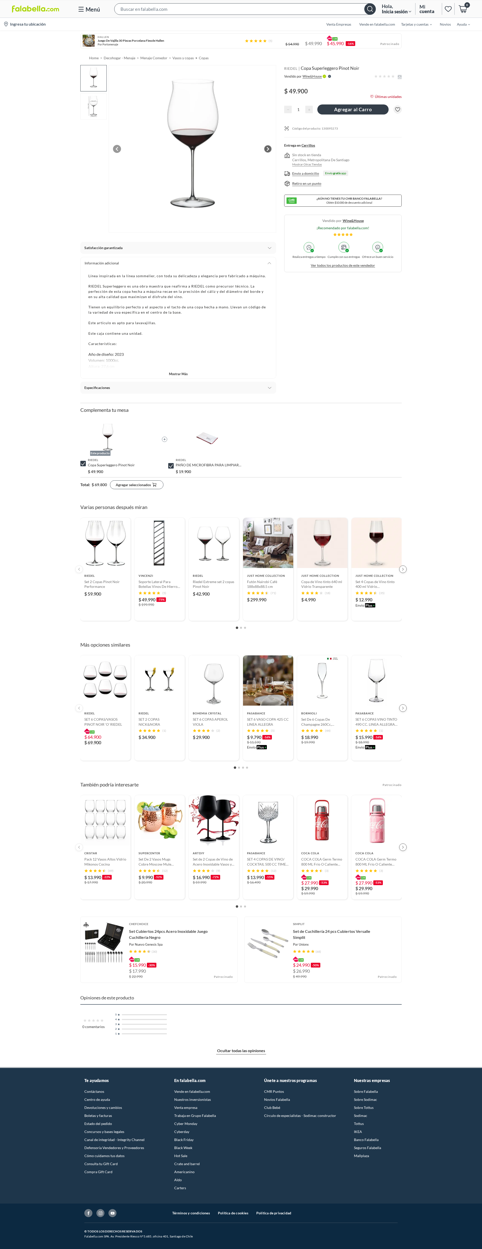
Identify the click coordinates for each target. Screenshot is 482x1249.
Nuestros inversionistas (192, 1099)
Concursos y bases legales (104, 1131)
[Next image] (268, 149)
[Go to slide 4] (247, 768)
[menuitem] (413, 24)
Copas (204, 58)
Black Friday (184, 1140)
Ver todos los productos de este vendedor (343, 265)
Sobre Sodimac (365, 1099)
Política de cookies (233, 1213)
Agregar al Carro (353, 109)
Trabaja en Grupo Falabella (195, 1115)
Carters (180, 1188)
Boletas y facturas (98, 1115)
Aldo (178, 1180)
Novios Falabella (277, 1099)
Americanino (184, 1172)
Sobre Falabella (366, 1091)
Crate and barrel (187, 1164)
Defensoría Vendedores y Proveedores (114, 1148)
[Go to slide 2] (241, 628)
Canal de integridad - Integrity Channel (114, 1140)
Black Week (183, 1148)
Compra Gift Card (98, 1172)
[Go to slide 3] (245, 628)
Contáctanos (94, 1091)
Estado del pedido (98, 1123)
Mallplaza (361, 1156)
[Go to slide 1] (237, 628)
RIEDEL (290, 68)
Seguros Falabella (367, 1148)
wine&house (353, 220)
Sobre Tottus (364, 1107)
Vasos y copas (183, 58)
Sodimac (360, 1115)
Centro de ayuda (97, 1099)
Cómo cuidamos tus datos (104, 1156)
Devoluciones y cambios (103, 1107)
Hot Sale (180, 1156)
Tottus (359, 1123)
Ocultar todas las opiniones (241, 1050)
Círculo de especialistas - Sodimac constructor (300, 1115)
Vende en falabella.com (192, 1091)
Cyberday (181, 1131)
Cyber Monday (185, 1123)
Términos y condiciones (191, 1213)
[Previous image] (117, 149)
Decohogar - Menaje (119, 58)
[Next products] (403, 569)
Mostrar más (178, 374)
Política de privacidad (273, 1213)
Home (94, 58)
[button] (245, 9)
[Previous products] (79, 569)
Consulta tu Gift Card (101, 1164)
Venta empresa (185, 1107)
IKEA (358, 1131)
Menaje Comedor (153, 58)
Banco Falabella (366, 1140)
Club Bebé (272, 1107)
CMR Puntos (274, 1091)
